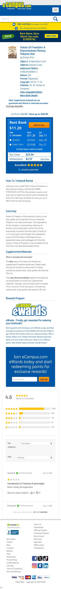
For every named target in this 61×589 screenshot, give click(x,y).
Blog (8, 545)
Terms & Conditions (14, 569)
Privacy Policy (12, 560)
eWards (10, 551)
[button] (30, 409)
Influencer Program (41, 533)
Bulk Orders (11, 539)
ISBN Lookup (39, 545)
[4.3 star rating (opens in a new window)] (35, 165)
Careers (10, 542)
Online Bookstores (14, 572)
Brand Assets (39, 536)
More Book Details (29, 95)
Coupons (10, 548)
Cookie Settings (13, 563)
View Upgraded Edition (31, 92)
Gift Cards (38, 539)
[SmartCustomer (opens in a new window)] (28, 170)
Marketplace (39, 548)
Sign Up (44, 379)
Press (9, 554)
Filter (9, 457)
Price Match (11, 557)
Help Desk (37, 542)
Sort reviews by (11, 445)
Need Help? (20, 582)
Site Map (10, 566)
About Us (37, 524)
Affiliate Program (40, 530)
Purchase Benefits (14, 106)
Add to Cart (39, 125)
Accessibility (38, 527)
